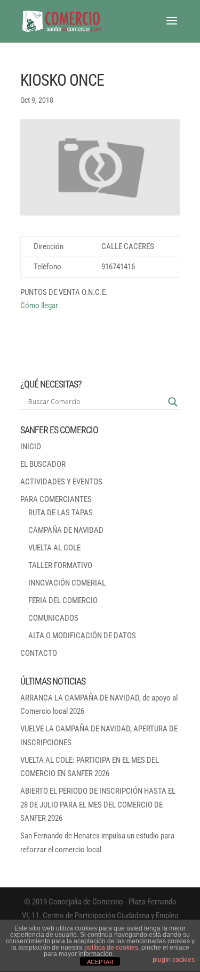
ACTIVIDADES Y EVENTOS (61, 482)
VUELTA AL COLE (54, 548)
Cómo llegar (39, 305)
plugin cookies (174, 959)
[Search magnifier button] (172, 401)
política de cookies (111, 947)
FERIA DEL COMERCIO (63, 600)
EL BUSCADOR (43, 464)
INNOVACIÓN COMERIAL (67, 583)
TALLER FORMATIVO (60, 565)
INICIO (30, 446)
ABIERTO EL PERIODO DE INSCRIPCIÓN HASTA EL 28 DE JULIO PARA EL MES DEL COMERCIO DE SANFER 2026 (97, 804)
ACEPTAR (100, 962)
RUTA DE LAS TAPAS (60, 512)
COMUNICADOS (53, 618)
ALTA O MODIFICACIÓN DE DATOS (82, 635)
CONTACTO (38, 653)
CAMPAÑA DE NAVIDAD (65, 530)
